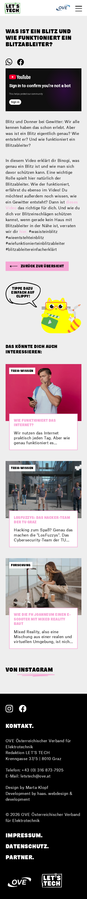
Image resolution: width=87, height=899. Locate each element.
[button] (37, 266)
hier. (23, 231)
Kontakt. (20, 726)
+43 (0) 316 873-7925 (43, 770)
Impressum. (24, 835)
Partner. (20, 857)
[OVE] (63, 8)
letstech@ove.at (36, 776)
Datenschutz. (27, 846)
